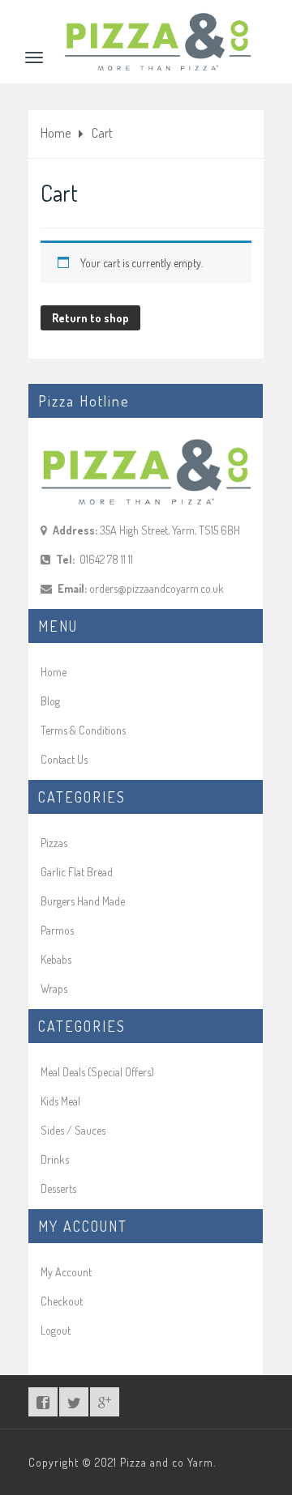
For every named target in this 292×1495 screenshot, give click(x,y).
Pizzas (54, 843)
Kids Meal (60, 1101)
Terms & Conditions (83, 730)
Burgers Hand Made (83, 901)
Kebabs (56, 959)
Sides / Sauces (73, 1130)
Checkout (62, 1301)
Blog (50, 701)
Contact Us (64, 759)
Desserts (58, 1188)
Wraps (54, 988)
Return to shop (90, 318)
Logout (56, 1330)
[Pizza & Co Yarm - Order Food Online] (157, 21)
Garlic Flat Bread (77, 872)
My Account (66, 1272)
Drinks (55, 1159)
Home (56, 133)
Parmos (57, 930)
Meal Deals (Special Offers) (97, 1072)
